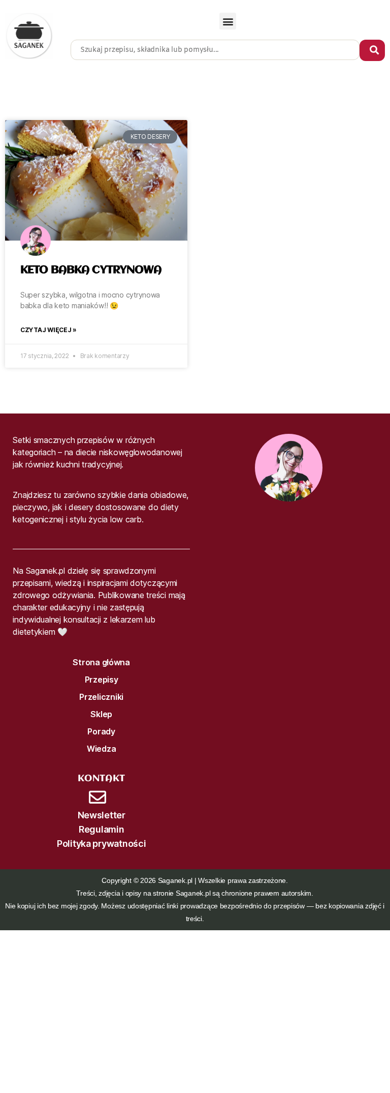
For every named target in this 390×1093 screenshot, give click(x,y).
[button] (227, 21)
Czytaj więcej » (48, 330)
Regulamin (101, 829)
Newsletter (101, 815)
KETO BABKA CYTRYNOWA (91, 270)
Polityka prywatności (101, 843)
